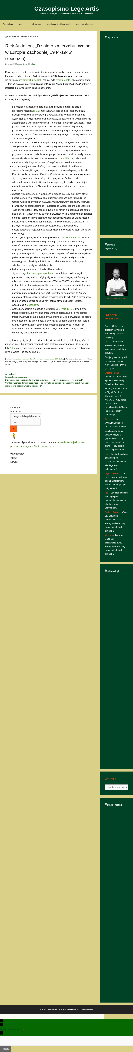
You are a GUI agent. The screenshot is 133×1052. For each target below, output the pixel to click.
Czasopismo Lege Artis (66, 8)
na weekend (10, 374)
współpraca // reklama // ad (58, 24)
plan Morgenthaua (70, 237)
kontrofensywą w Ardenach (41, 273)
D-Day (36, 111)
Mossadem (32, 305)
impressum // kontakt (84, 24)
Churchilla (64, 158)
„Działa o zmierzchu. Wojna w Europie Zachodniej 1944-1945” (40, 359)
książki (15, 377)
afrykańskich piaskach (30, 80)
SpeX (107, 326)
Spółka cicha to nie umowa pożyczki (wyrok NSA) (114, 435)
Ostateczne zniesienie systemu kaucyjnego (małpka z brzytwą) (116, 380)
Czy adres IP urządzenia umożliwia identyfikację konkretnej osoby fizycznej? (116, 407)
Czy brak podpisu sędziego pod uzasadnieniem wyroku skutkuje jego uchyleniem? (116, 461)
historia (8, 377)
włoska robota (63, 80)
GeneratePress (86, 1009)
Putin (12, 348)
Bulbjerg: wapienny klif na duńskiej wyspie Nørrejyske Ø (116, 361)
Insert (6, 1048)
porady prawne (35, 24)
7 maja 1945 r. (66, 309)
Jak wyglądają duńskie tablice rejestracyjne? (115, 423)
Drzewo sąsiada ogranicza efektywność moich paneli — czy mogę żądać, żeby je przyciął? (44, 380)
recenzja (23, 377)
